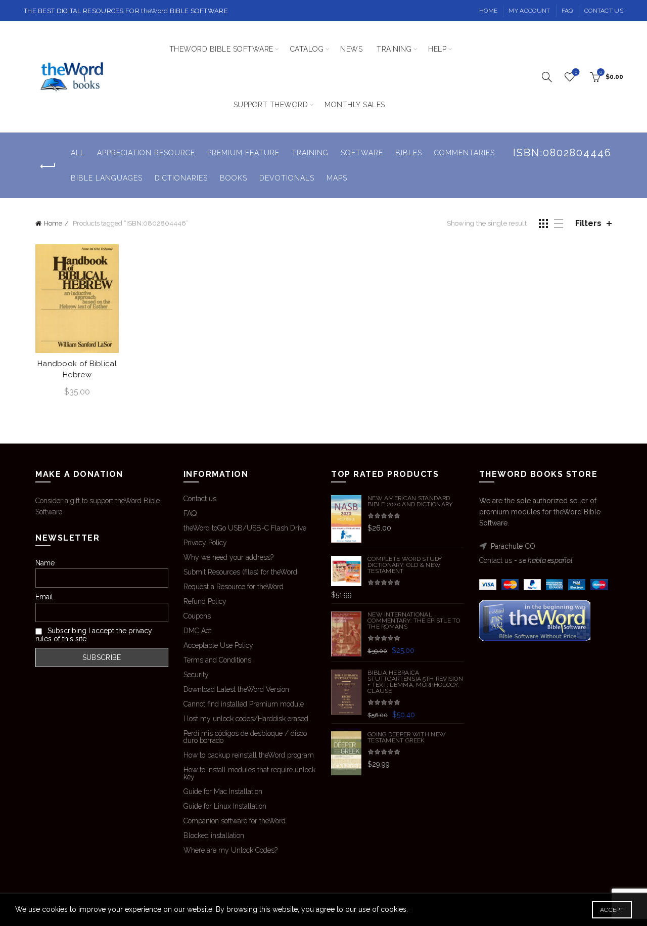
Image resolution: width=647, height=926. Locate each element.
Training (394, 49)
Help (437, 49)
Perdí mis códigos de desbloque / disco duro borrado (245, 736)
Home (488, 10)
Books (233, 178)
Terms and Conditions (217, 660)
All (78, 153)
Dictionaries (181, 178)
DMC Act (197, 631)
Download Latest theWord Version (236, 689)
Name (45, 563)
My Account (529, 10)
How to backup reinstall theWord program (248, 755)
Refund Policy (204, 601)
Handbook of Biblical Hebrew (77, 369)
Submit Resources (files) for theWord (240, 572)
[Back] (48, 166)
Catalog (307, 49)
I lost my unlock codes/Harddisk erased (245, 719)
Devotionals (286, 178)
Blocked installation (213, 835)
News (351, 49)
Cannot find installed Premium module (243, 704)
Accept (612, 909)
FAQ (567, 10)
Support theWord (271, 105)
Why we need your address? (228, 557)
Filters (588, 223)
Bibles (408, 153)
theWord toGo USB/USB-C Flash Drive (244, 528)
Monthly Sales (355, 105)
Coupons (197, 616)
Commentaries (464, 153)
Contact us (603, 10)
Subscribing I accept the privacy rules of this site (93, 635)
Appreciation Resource (146, 153)
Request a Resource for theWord (233, 587)
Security (196, 675)
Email (44, 597)
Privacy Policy (205, 543)
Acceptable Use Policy (218, 645)
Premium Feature (243, 153)
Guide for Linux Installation (224, 806)
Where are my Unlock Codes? (230, 850)
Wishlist (576, 72)
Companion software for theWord (234, 821)
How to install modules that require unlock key (249, 773)
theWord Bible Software (221, 49)
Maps (337, 178)
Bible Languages (107, 178)
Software (362, 153)
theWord (154, 11)
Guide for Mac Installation (222, 791)
